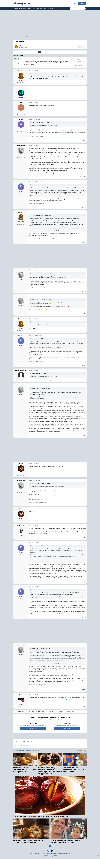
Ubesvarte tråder (27, 8)
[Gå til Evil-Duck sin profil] (19, 63)
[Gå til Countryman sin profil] (16, 46)
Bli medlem (81, 3)
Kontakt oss (54, 853)
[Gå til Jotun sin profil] (21, 468)
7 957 (20, 193)
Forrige (19, 52)
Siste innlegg (19, 8)
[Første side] (15, 52)
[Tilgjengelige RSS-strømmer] (85, 751)
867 (53, 52)
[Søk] (85, 8)
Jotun (21, 463)
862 (36, 52)
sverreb (20, 182)
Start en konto (33, 728)
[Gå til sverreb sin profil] (21, 186)
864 (43, 52)
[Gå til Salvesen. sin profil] (21, 699)
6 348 (19, 82)
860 (30, 52)
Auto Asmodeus (21, 526)
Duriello (20, 71)
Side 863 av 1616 (71, 52)
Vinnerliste (50, 8)
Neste (60, 52)
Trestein (34, 73)
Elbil (26, 47)
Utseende (37, 853)
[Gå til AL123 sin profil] (21, 124)
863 (40, 52)
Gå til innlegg (78, 65)
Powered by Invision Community (50, 856)
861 (33, 52)
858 (23, 52)
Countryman (23, 45)
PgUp (20, 102)
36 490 (20, 475)
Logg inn (73, 3)
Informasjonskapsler (63, 853)
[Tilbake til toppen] (50, 846)
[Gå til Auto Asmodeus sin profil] (21, 531)
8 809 (19, 537)
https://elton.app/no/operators (36, 499)
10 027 (20, 114)
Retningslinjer (36, 8)
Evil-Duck (31, 59)
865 (46, 52)
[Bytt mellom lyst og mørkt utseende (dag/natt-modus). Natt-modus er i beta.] (69, 853)
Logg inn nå (67, 728)
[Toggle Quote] (30, 73)
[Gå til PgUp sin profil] (21, 107)
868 (56, 52)
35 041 (19, 706)
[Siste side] (64, 52)
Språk (31, 853)
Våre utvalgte (43, 8)
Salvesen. (21, 695)
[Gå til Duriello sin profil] (21, 75)
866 (50, 52)
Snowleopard (20, 145)
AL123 (21, 119)
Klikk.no (55, 855)
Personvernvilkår (46, 853)
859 (26, 52)
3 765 (19, 131)
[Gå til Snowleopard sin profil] (21, 150)
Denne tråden (79, 8)
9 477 (19, 157)
